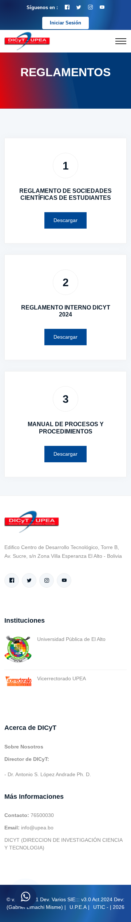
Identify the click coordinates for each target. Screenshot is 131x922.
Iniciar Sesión (65, 23)
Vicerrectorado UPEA (61, 678)
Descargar (65, 220)
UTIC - (100, 907)
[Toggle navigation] (121, 41)
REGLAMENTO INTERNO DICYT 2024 (65, 311)
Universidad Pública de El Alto (71, 639)
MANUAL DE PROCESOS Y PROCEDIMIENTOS (66, 427)
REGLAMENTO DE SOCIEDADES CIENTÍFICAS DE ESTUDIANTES (65, 194)
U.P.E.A (78, 907)
